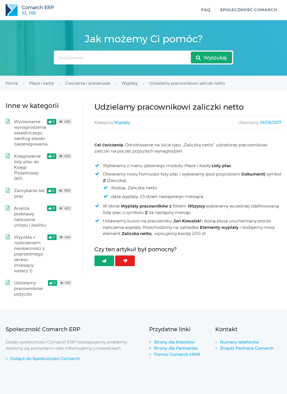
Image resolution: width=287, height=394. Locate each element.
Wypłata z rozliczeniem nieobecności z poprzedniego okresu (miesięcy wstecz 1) (29, 253)
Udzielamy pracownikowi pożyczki (28, 288)
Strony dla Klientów (174, 342)
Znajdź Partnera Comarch (247, 348)
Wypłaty (122, 122)
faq (205, 9)
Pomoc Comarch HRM (177, 354)
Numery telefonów (239, 342)
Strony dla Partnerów (176, 348)
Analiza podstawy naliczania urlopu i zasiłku (30, 217)
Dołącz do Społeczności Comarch (45, 358)
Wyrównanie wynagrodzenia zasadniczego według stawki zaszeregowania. (31, 133)
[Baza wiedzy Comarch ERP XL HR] (30, 10)
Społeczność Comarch (248, 9)
